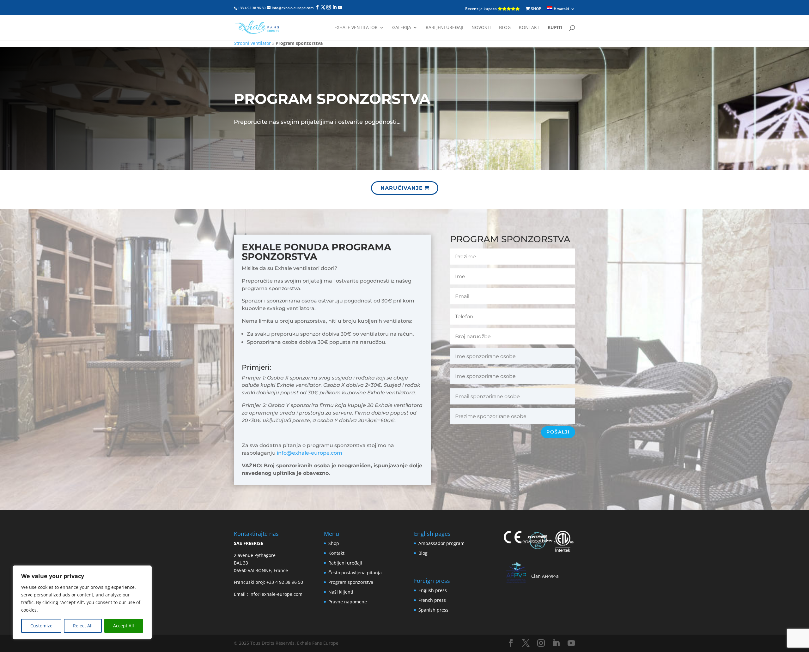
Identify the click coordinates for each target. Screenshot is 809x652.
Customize (41, 626)
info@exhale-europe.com (309, 453)
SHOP (535, 8)
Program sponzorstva (350, 582)
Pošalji (558, 432)
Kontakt (529, 27)
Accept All (123, 626)
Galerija (401, 27)
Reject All (83, 626)
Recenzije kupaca (481, 8)
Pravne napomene (347, 602)
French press (432, 600)
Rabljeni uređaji (444, 27)
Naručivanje (401, 188)
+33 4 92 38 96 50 (284, 582)
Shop (333, 543)
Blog (505, 27)
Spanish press (433, 610)
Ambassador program (441, 543)
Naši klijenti (340, 592)
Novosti (481, 27)
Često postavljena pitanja (355, 573)
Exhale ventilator (356, 27)
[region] (82, 602)
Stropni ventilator (252, 43)
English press (432, 590)
